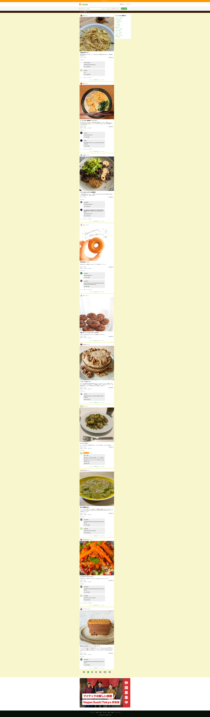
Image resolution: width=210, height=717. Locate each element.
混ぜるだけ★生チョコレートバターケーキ (90, 646)
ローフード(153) (118, 32)
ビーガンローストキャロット (87, 576)
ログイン (129, 4)
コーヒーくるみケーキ (85, 381)
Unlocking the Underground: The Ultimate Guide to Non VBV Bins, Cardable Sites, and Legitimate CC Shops (94, 211)
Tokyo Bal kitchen (86, 539)
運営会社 (100, 712)
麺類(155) (117, 27)
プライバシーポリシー (118, 712)
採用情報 (97, 712)
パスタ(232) (117, 24)
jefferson (85, 70)
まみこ (84, 224)
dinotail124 (85, 470)
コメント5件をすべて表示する (86, 149)
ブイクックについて (92, 712)
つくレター (86, 452)
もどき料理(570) (118, 21)
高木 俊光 (86, 455)
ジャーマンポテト (84, 443)
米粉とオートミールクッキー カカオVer (89, 332)
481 (105, 672)
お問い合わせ (105, 712)
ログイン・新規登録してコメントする (96, 79)
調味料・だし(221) (119, 35)
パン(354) (117, 22)
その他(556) (117, 36)
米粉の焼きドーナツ (85, 262)
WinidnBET (86, 519)
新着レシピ (123, 4)
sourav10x (86, 281)
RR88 (85, 140)
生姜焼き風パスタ (84, 52)
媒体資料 (109, 712)
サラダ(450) (117, 25)
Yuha (84, 15)
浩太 (83, 406)
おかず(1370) (118, 19)
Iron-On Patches (87, 62)
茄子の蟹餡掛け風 (84, 507)
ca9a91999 (86, 202)
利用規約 (112, 712)
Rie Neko (84, 344)
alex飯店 (84, 155)
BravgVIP (86, 273)
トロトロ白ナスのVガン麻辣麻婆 (87, 192)
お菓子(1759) (118, 30)
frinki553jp (86, 528)
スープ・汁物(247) (119, 29)
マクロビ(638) (118, 33)
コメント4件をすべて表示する (86, 77)
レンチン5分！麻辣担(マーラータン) (88, 120)
